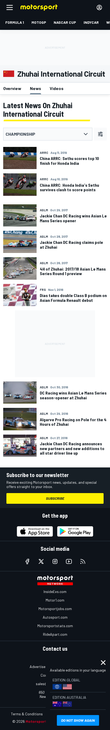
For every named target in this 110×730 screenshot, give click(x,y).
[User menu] (99, 7)
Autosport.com (55, 617)
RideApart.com (55, 634)
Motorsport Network (44, 721)
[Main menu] (9, 7)
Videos (57, 88)
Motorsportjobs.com (55, 608)
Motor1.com (55, 600)
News (35, 88)
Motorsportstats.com (55, 625)
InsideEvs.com (55, 591)
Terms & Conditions (27, 714)
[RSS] (82, 561)
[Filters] (100, 134)
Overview (12, 88)
